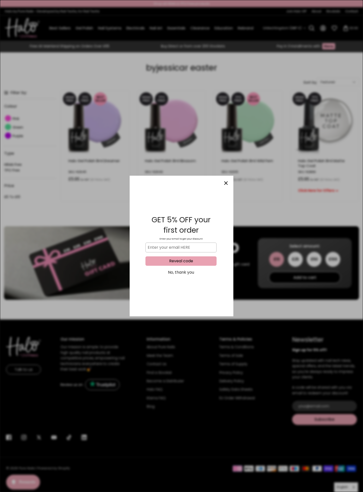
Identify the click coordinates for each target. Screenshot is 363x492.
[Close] (225, 183)
